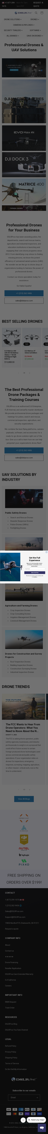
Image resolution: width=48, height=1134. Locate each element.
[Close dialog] (46, 552)
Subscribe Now (34, 572)
